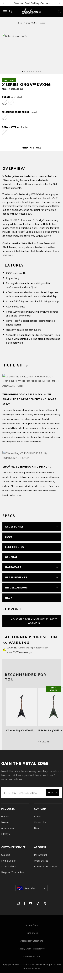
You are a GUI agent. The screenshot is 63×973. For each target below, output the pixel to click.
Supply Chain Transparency (31, 949)
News (37, 828)
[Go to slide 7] (36, 71)
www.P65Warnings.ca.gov (19, 652)
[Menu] (5, 11)
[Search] (10, 11)
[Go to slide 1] (22, 71)
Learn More (55, 3)
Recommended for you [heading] (25, 676)
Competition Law (31, 956)
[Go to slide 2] (24, 71)
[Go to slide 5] (31, 71)
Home (21, 23)
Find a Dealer (8, 860)
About (37, 816)
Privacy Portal (31, 925)
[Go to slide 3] (27, 71)
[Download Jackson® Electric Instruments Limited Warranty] (6, 619)
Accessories (7, 828)
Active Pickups (38, 23)
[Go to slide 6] (33, 71)
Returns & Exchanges (46, 866)
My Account (40, 854)
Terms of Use (31, 933)
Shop (28, 23)
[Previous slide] (4, 3)
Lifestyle (5, 833)
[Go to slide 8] (38, 71)
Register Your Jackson (13, 872)
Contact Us (40, 822)
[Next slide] (59, 3)
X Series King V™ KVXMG (26, 84)
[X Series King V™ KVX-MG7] (21, 707)
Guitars (5, 816)
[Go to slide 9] (40, 71)
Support (5, 854)
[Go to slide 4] (29, 71)
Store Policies (8, 866)
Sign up (52, 792)
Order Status (41, 860)
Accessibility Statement (32, 941)
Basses (5, 822)
